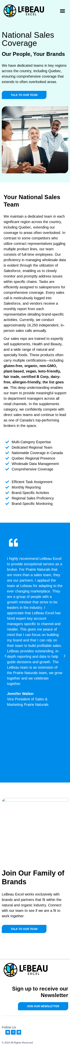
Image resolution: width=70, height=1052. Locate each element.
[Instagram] (13, 1032)
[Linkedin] (19, 1032)
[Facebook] (7, 1032)
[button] (62, 11)
